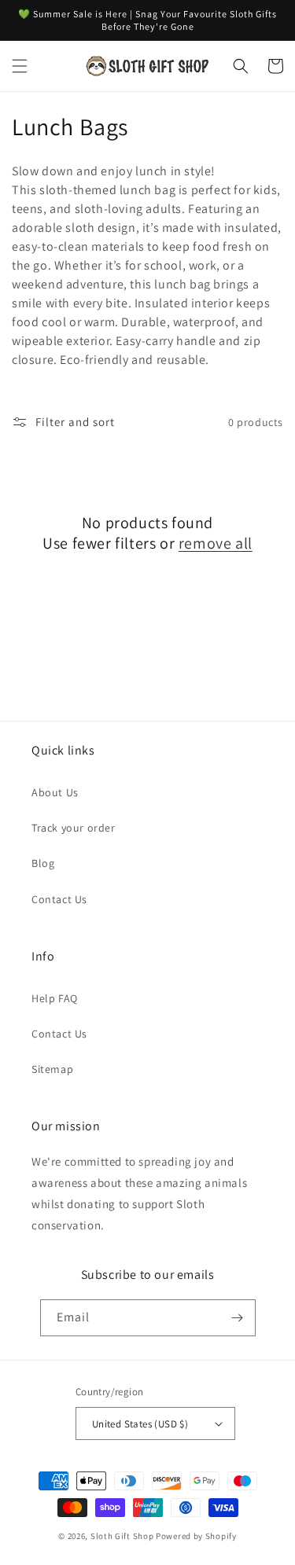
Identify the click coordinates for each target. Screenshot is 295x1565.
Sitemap (52, 1069)
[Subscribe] (237, 1317)
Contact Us (59, 899)
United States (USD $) (140, 1424)
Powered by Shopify (196, 1535)
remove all (216, 543)
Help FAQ (54, 998)
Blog (42, 863)
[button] (19, 66)
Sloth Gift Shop (122, 1535)
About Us (55, 792)
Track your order (73, 828)
